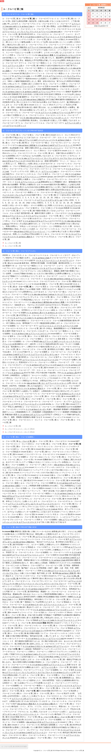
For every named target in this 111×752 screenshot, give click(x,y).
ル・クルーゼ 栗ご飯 (14, 37)
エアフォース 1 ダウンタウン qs (49, 200)
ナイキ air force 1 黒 (34, 313)
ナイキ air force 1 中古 (31, 646)
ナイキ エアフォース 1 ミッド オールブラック (54, 260)
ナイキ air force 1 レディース (67, 394)
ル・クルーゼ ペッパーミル (24, 55)
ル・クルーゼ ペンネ (27, 89)
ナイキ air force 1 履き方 (23, 237)
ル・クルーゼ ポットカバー (47, 730)
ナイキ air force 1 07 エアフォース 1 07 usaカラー (45, 365)
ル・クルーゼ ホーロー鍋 (37, 143)
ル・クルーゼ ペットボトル (22, 174)
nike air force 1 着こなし (36, 383)
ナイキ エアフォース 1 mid (45, 113)
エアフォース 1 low (49, 166)
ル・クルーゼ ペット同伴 (56, 84)
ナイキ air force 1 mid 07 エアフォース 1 (35, 92)
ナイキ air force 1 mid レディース (60, 68)
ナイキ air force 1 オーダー (52, 313)
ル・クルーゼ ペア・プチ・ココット (50, 137)
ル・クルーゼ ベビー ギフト (13, 63)
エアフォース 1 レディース (31, 404)
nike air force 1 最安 (12, 486)
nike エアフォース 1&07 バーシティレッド (35, 140)
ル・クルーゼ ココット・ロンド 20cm (19, 432)
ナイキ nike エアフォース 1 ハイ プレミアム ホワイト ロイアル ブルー (45, 158)
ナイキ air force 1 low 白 (64, 493)
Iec (36, 55)
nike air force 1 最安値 (27, 145)
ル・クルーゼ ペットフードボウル (59, 45)
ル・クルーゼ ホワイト (48, 24)
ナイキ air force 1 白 (16, 373)
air (39, 182)
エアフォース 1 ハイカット (56, 383)
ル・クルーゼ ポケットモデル (63, 156)
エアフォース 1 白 (63, 113)
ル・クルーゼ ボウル (10, 140)
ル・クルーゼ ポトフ (14, 646)
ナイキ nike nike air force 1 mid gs (33, 118)
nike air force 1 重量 (46, 55)
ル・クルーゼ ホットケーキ (53, 115)
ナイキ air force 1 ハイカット (65, 55)
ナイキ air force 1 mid (10, 86)
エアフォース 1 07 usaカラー (28, 268)
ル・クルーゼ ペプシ (10, 113)
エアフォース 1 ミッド (48, 326)
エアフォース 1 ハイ (37, 231)
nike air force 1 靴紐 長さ (18, 47)
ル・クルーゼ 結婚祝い (14, 341)
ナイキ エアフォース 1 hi (36, 216)
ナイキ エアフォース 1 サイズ (45, 504)
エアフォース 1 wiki (22, 76)
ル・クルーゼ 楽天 (41, 174)
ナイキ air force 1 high (61, 140)
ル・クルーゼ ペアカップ (28, 24)
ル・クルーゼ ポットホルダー (68, 89)
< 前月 (89, 7)
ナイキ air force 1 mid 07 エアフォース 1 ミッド (41, 37)
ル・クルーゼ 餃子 (36, 179)
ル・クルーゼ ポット (25, 29)
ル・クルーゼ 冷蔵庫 (18, 313)
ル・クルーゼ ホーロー (67, 198)
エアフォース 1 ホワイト (38, 334)
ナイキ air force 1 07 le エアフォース (37, 221)
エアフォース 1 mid (56, 638)
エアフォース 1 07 (26, 86)
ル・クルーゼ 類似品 (18, 166)
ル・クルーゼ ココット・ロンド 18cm (19, 429)
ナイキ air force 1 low (24, 26)
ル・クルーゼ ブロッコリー (58, 143)
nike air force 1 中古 (21, 231)
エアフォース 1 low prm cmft (49, 32)
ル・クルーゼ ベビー (27, 113)
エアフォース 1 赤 (15, 65)
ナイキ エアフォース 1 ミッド (29, 177)
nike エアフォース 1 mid (45, 509)
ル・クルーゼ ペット (10, 68)
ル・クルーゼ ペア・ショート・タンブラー (61, 110)
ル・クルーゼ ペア (64, 24)
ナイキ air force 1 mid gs (42, 610)
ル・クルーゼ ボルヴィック (15, 365)
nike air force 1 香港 (66, 573)
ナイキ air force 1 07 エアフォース (31, 415)
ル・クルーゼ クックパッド (50, 148)
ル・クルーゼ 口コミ (41, 34)
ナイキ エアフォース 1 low (50, 268)
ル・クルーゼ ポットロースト (38, 169)
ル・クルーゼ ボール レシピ (65, 29)
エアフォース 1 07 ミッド (57, 118)
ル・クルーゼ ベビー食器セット (37, 63)
